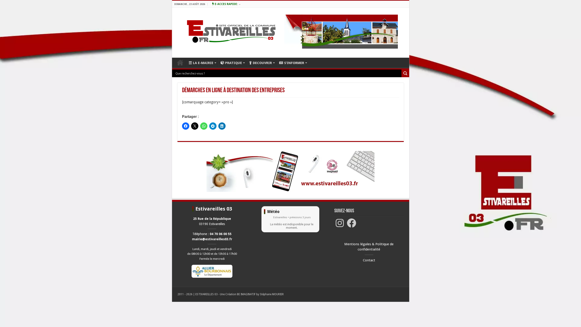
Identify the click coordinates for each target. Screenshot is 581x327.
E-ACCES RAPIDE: (226, 4)
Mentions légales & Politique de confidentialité (369, 246)
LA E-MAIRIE (203, 63)
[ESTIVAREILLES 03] (225, 32)
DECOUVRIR (262, 63)
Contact (369, 260)
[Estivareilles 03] (290, 171)
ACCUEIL (180, 62)
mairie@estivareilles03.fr (212, 239)
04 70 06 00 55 (220, 234)
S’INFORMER (294, 63)
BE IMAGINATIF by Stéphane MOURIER (260, 294)
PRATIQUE (233, 63)
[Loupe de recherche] (405, 73)
